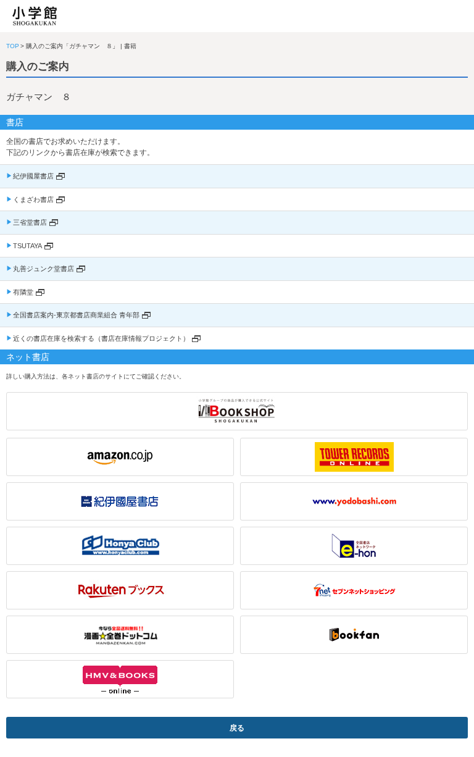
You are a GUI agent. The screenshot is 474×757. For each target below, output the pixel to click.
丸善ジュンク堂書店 (43, 268)
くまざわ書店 (33, 199)
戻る (237, 728)
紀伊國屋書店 (33, 176)
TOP (12, 46)
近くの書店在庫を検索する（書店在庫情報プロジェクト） (101, 338)
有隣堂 (23, 292)
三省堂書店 (30, 222)
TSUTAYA (27, 245)
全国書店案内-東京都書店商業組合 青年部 (76, 315)
